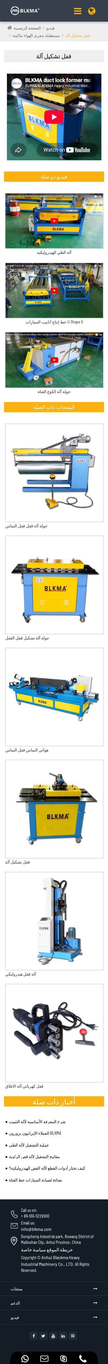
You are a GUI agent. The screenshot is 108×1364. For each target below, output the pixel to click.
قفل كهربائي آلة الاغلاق (24, 1086)
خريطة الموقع (60, 1249)
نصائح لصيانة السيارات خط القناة (35, 1180)
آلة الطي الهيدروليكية (54, 252)
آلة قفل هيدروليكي (20, 974)
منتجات (17, 1288)
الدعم (15, 1302)
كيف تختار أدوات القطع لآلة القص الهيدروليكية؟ (47, 1168)
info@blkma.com (36, 1229)
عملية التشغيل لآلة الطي (29, 1145)
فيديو (50, 27)
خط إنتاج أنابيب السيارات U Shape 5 (54, 322)
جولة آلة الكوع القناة (54, 391)
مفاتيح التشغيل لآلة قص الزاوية (34, 1156)
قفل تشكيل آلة (77, 35)
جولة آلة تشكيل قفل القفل (27, 637)
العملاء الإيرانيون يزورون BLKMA (35, 1133)
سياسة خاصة (33, 1249)
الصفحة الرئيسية (27, 27)
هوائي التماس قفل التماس (26, 749)
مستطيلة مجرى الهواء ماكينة (36, 35)
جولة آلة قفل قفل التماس (26, 525)
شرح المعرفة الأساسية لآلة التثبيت (37, 1121)
